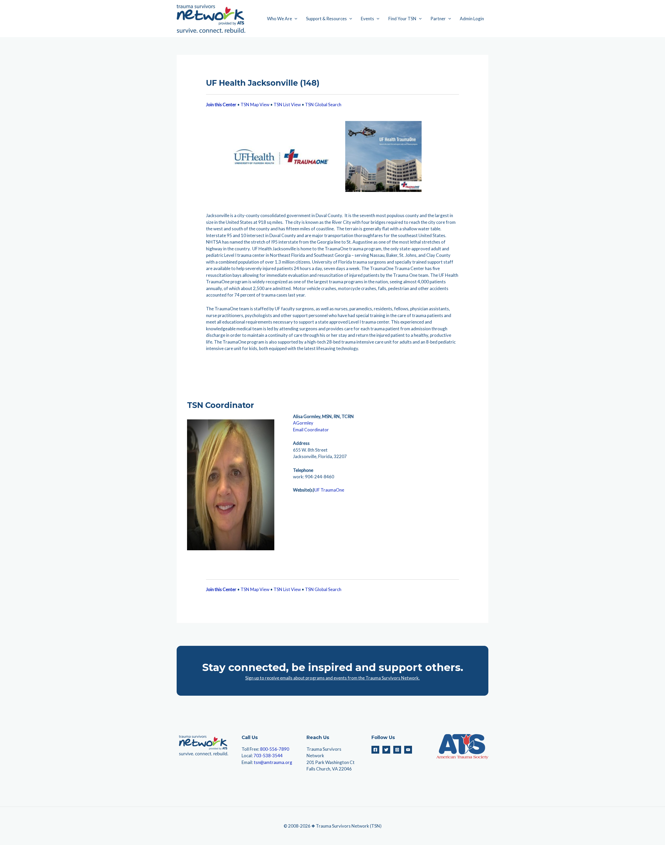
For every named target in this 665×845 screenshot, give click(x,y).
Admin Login (472, 18)
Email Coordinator (311, 429)
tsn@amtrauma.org (273, 762)
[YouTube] (408, 750)
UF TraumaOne (329, 490)
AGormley (303, 423)
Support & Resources (326, 18)
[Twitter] (386, 750)
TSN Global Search (323, 104)
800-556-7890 (274, 749)
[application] (294, 19)
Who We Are (279, 18)
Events (367, 18)
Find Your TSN (402, 18)
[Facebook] (375, 750)
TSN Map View (255, 104)
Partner (438, 18)
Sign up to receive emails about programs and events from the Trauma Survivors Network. (332, 678)
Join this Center (221, 104)
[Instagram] (397, 750)
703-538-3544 (268, 755)
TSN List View (287, 104)
